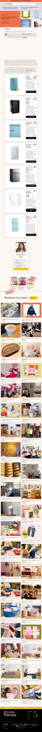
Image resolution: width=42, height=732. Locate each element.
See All (32, 298)
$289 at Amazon (31, 185)
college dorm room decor (27, 33)
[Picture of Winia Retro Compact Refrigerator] (15, 153)
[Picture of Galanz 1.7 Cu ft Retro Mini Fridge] (15, 131)
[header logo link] (8, 3)
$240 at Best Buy (31, 234)
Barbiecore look (29, 70)
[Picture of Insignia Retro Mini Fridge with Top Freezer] (15, 224)
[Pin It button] (40, 25)
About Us (29, 715)
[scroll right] (40, 8)
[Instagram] (36, 714)
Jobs (3, 727)
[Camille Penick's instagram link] (20, 257)
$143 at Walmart (31, 116)
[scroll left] (1, 8)
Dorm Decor (3, 377)
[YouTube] (36, 716)
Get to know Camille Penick (21, 269)
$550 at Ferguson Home (31, 210)
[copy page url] (9, 29)
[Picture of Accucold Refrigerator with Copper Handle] (15, 199)
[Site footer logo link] (15, 714)
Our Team (29, 713)
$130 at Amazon (31, 91)
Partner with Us (5, 728)
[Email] (6, 29)
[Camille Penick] (21, 247)
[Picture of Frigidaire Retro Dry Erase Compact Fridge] (15, 106)
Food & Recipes (4, 317)
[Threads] (8, 29)
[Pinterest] (5, 29)
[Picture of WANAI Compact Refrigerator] (15, 84)
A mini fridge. (24, 37)
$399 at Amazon (31, 161)
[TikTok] (34, 714)
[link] (11, 8)
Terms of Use (34, 724)
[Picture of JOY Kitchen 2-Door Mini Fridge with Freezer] (15, 175)
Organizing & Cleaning (25, 417)
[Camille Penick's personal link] (22, 257)
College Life (3, 417)
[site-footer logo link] (5, 724)
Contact (29, 717)
